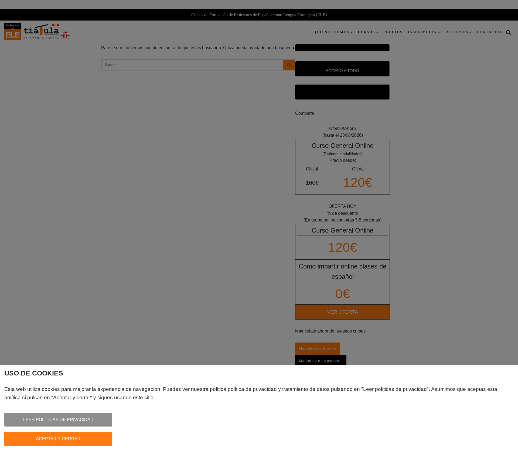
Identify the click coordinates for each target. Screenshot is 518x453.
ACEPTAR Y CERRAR (58, 439)
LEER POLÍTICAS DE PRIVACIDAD (58, 419)
